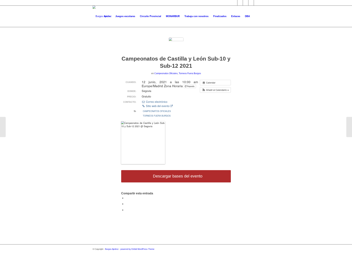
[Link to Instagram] (245, 3)
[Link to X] (234, 3)
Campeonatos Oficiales (166, 73)
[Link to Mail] (251, 3)
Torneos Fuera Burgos (190, 73)
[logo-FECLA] (176, 44)
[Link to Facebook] (240, 3)
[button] (215, 89)
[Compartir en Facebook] (126, 197)
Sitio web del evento (157, 106)
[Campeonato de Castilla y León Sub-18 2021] (349, 127)
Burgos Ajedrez (112, 249)
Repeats (190, 86)
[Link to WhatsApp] (256, 3)
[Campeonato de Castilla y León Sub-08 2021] (3, 127)
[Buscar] (255, 16)
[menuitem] (107, 16)
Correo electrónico (156, 102)
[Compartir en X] (126, 203)
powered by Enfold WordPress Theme (137, 249)
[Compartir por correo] (126, 209)
